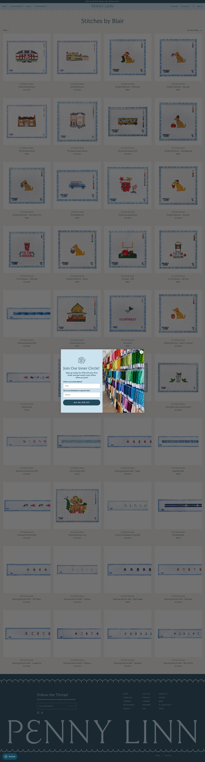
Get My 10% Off (82, 402)
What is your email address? (72, 382)
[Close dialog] (141, 352)
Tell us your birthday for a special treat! (76, 391)
